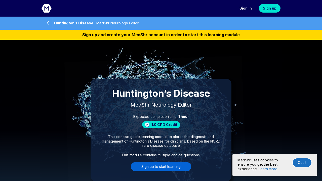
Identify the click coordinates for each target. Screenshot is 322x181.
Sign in (245, 8)
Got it (302, 162)
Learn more (268, 169)
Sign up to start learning (161, 166)
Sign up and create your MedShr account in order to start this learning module (161, 34)
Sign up (269, 8)
